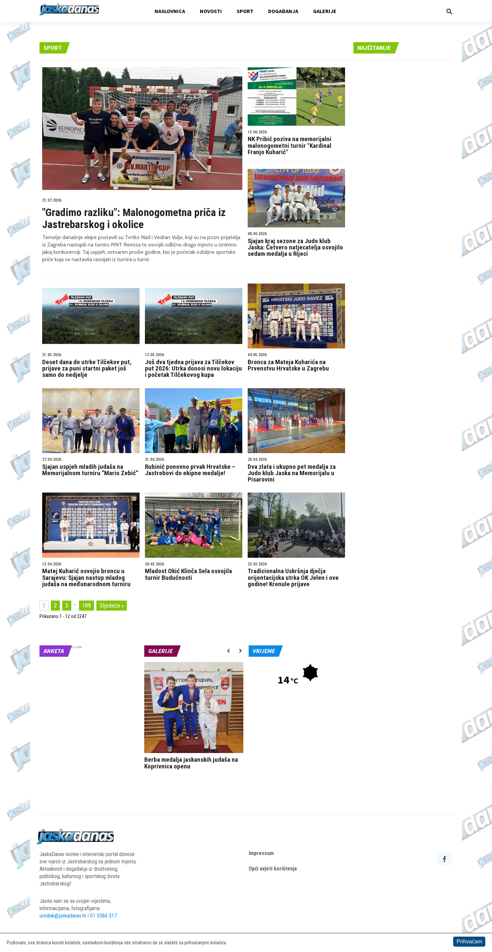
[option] (194, 717)
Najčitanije (374, 47)
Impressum (261, 853)
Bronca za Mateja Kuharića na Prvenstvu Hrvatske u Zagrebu (288, 362)
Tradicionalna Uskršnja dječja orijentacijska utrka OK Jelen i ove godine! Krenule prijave (293, 575)
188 (86, 605)
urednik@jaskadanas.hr (62, 916)
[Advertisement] (403, 167)
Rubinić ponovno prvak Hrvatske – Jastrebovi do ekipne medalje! (190, 467)
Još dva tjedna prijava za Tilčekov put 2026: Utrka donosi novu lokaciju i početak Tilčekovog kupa (193, 366)
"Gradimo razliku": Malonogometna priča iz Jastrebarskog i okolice (134, 214)
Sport (245, 11)
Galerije (324, 11)
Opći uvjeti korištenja (273, 868)
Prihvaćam (469, 941)
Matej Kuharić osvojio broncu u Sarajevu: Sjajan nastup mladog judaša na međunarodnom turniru (86, 575)
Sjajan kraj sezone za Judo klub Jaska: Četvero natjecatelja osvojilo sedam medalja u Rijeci (295, 244)
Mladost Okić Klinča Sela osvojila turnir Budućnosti (188, 571)
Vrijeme (264, 651)
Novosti (211, 11)
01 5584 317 (103, 916)
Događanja (283, 11)
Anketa (54, 651)
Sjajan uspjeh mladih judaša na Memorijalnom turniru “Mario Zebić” (90, 467)
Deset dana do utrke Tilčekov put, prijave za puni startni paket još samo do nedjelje (87, 366)
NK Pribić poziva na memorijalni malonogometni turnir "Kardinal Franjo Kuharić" (289, 143)
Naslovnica (170, 11)
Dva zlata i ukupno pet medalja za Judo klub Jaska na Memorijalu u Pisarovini (292, 470)
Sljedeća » (111, 605)
